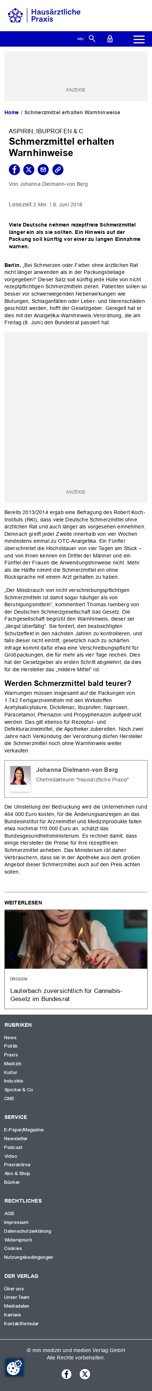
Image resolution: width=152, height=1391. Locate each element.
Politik (11, 1046)
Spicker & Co (18, 1090)
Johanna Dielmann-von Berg (54, 184)
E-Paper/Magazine (24, 1130)
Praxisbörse (17, 1165)
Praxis (11, 1055)
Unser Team (17, 1297)
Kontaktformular (21, 1324)
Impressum (16, 1222)
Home (11, 112)
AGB (9, 1214)
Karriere (12, 1315)
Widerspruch (18, 1240)
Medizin (13, 1064)
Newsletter (16, 1139)
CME (9, 1099)
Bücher (12, 1182)
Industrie (13, 1081)
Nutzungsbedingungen (28, 1257)
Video (10, 1156)
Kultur (10, 1073)
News (10, 1038)
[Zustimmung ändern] (14, 1367)
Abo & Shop (17, 1174)
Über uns (14, 1289)
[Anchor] (135, 682)
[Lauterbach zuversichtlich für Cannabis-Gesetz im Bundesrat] (76, 959)
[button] (141, 956)
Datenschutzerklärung (27, 1231)
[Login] (110, 38)
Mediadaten (17, 1306)
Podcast (13, 1147)
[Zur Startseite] (44, 15)
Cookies (13, 1248)
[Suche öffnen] (92, 38)
